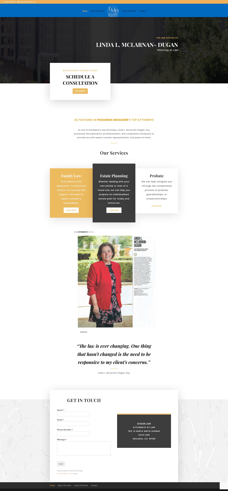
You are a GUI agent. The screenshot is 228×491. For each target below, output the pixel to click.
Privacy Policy (60, 473)
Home (85, 11)
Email (60, 420)
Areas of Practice (129, 11)
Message (62, 439)
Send (61, 464)
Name (60, 410)
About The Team (97, 11)
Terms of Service (70, 473)
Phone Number (65, 429)
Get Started (80, 91)
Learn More (71, 210)
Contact (142, 11)
